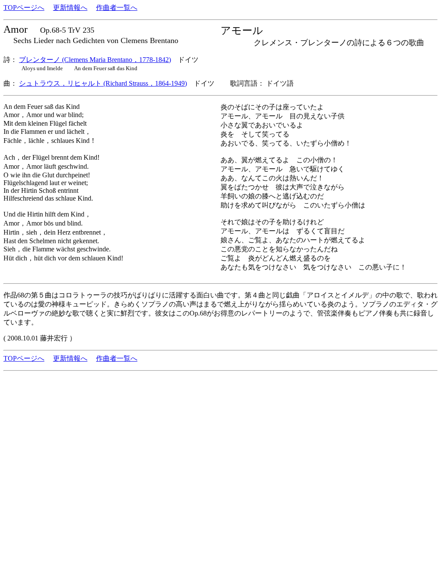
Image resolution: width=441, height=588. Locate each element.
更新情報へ (70, 7)
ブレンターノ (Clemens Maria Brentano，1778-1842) (95, 59)
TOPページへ (23, 7)
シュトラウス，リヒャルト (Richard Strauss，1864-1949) (103, 83)
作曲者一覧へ (116, 7)
